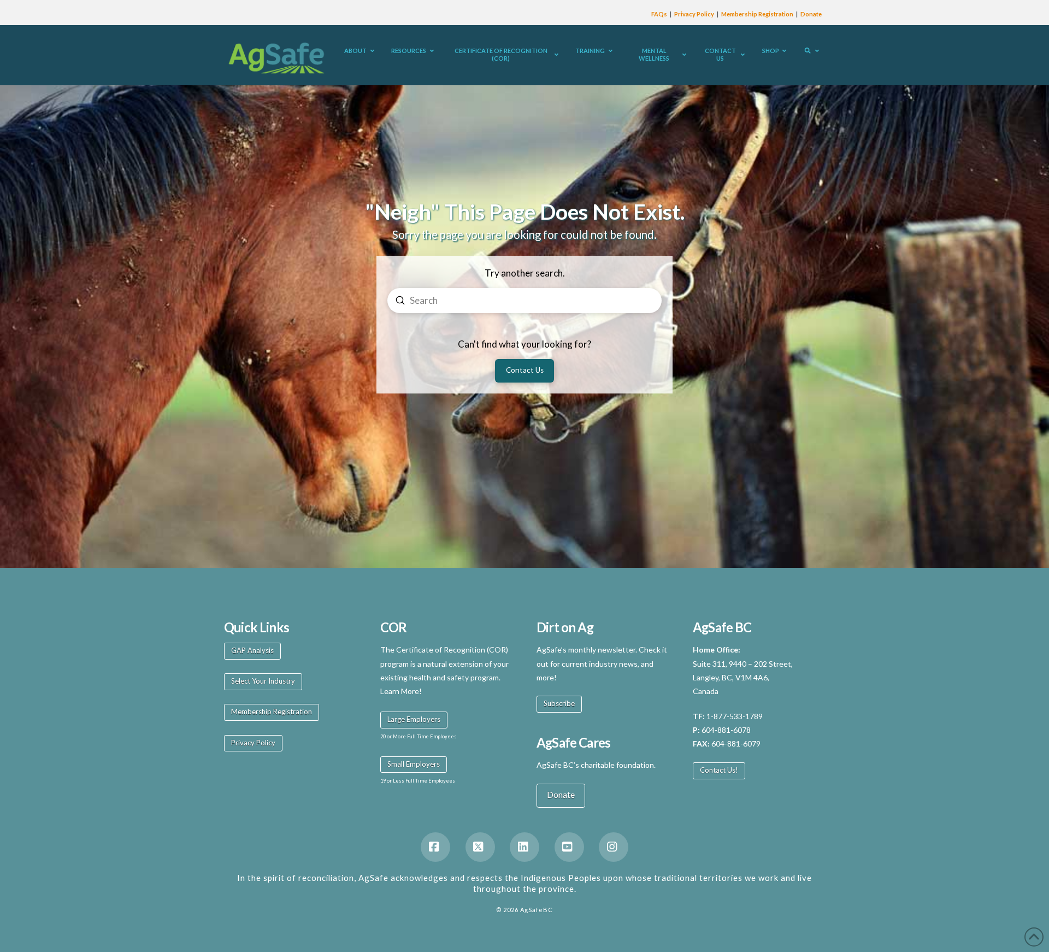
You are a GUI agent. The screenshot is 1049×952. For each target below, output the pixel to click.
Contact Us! (719, 770)
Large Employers (413, 719)
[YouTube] (569, 847)
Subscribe (559, 703)
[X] (480, 847)
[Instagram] (613, 847)
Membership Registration (757, 13)
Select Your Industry (263, 681)
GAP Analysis (252, 650)
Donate (811, 13)
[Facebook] (435, 847)
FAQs (659, 13)
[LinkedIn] (524, 847)
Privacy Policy (694, 13)
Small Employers (413, 764)
